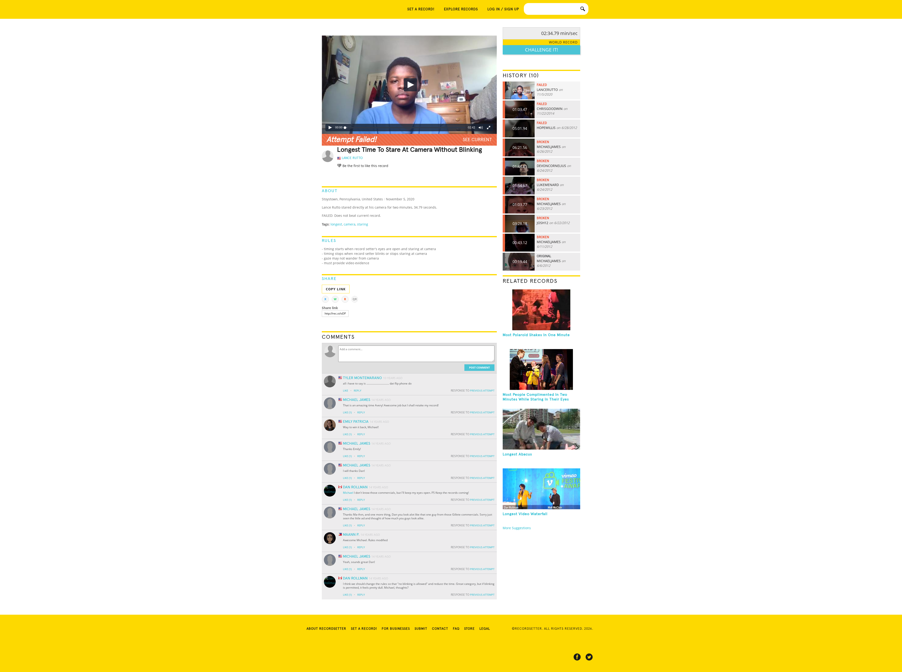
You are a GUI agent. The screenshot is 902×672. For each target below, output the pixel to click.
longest (336, 224)
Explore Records (461, 9)
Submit (421, 628)
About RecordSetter (326, 628)
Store (469, 628)
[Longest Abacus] (541, 429)
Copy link (336, 289)
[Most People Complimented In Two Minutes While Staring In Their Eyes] (541, 369)
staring (362, 224)
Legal (484, 628)
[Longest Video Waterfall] (541, 489)
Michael (348, 493)
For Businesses (396, 628)
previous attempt (482, 390)
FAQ (456, 628)
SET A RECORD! (421, 9)
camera (349, 224)
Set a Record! (364, 628)
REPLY (357, 390)
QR (355, 299)
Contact (440, 628)
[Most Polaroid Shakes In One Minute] (541, 310)
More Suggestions (517, 528)
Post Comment (479, 367)
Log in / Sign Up (503, 9)
